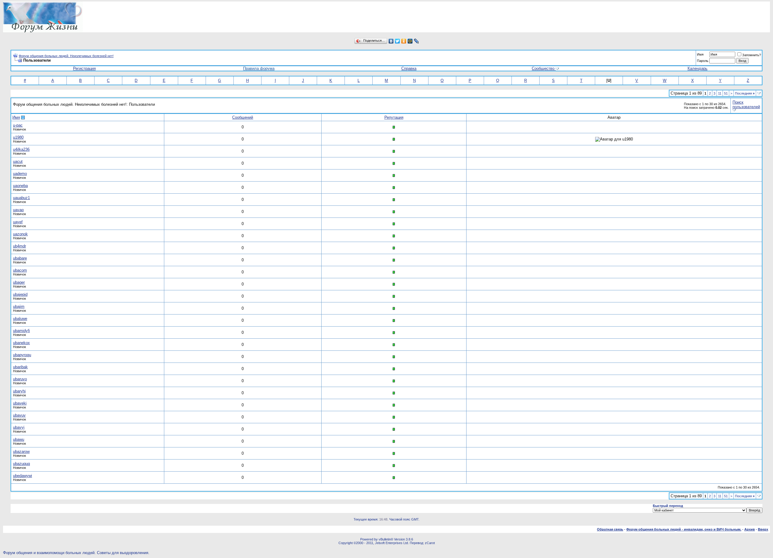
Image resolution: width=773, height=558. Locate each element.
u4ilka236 (21, 149)
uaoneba (20, 185)
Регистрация (84, 68)
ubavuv (19, 415)
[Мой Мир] (410, 41)
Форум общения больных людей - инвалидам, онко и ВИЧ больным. (683, 529)
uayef (18, 222)
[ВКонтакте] (391, 41)
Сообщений (242, 117)
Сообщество (543, 68)
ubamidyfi (21, 330)
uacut (18, 161)
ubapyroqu (22, 355)
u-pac (18, 125)
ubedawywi (22, 475)
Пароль (702, 61)
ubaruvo (20, 379)
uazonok (20, 234)
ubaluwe (20, 318)
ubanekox (21, 342)
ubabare (20, 258)
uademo (20, 173)
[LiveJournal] (416, 41)
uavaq (18, 210)
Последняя (745, 93)
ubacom (20, 270)
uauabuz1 (21, 197)
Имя (700, 54)
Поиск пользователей (746, 104)
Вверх (763, 529)
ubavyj (18, 427)
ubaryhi (19, 391)
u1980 (18, 137)
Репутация (393, 117)
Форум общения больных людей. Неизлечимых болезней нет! (66, 56)
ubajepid (20, 294)
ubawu (18, 439)
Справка (408, 68)
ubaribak (20, 367)
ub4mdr (19, 246)
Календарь (697, 68)
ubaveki (20, 403)
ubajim (18, 306)
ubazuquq (21, 463)
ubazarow (21, 451)
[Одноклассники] (404, 41)
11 (719, 93)
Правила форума (258, 68)
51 (726, 93)
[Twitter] (397, 41)
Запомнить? (751, 55)
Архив (749, 529)
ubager (19, 282)
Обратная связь (610, 529)
